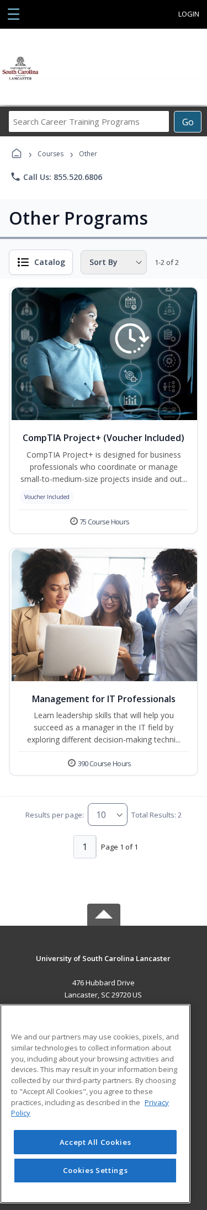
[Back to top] (103, 966)
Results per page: (54, 815)
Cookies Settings (95, 1170)
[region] (95, 1103)
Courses (50, 153)
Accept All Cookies (95, 1142)
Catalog (49, 262)
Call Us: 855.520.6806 (56, 176)
